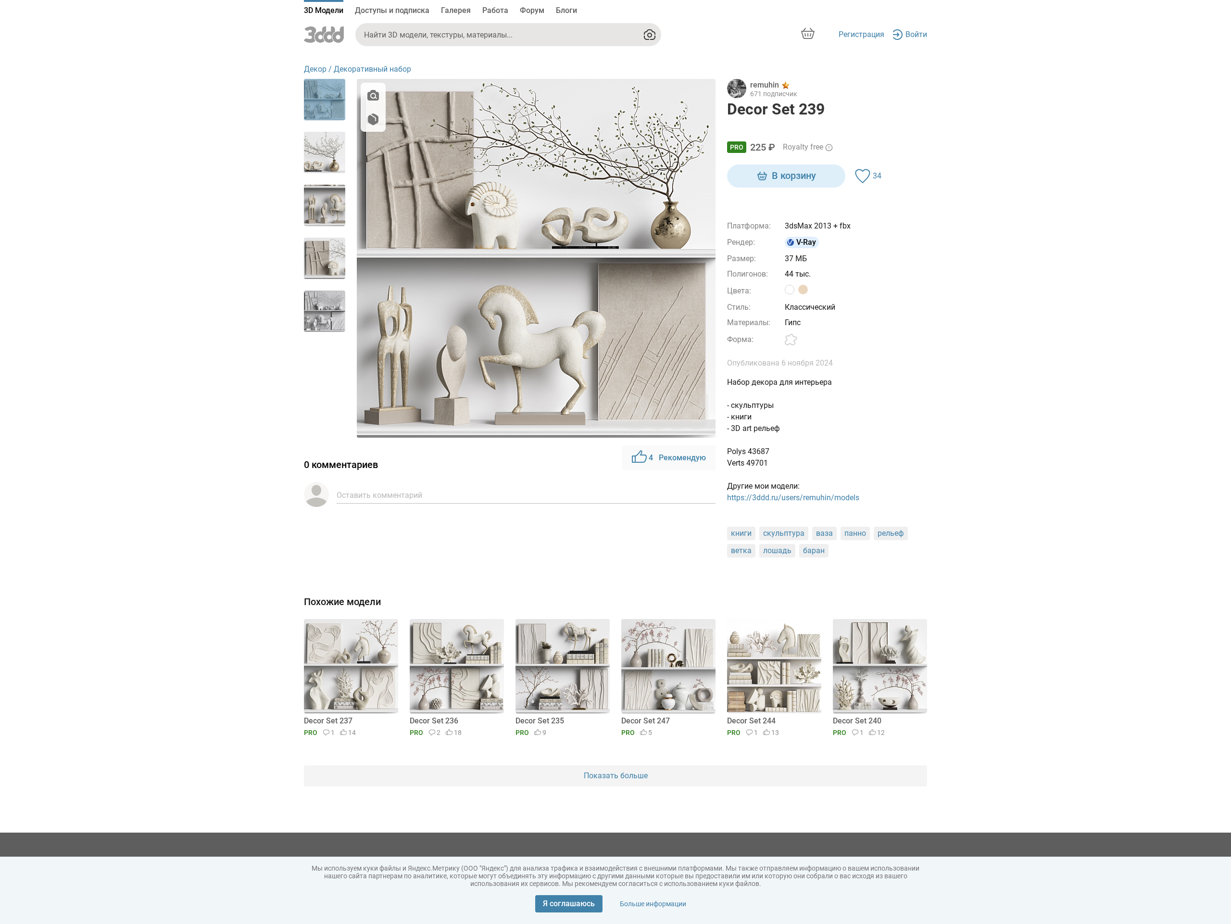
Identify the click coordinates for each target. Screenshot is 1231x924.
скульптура (783, 533)
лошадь (777, 550)
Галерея (456, 10)
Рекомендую (677, 457)
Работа (495, 10)
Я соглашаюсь (569, 903)
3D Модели (323, 10)
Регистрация (861, 34)
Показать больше (616, 775)
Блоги (566, 10)
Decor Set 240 (857, 720)
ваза (824, 533)
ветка (741, 550)
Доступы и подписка (392, 10)
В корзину (794, 175)
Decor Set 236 (434, 720)
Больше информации (653, 904)
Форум (532, 10)
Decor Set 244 (751, 720)
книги (741, 533)
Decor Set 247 (645, 720)
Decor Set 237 (328, 720)
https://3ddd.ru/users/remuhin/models (793, 497)
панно (855, 533)
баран (814, 550)
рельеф (891, 533)
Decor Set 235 (539, 720)
